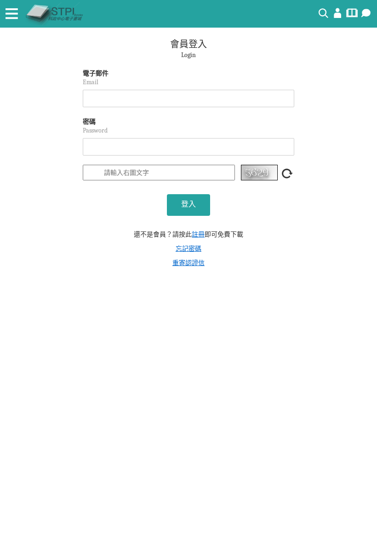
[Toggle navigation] (11, 13)
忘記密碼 (188, 249)
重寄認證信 (188, 263)
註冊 (198, 234)
